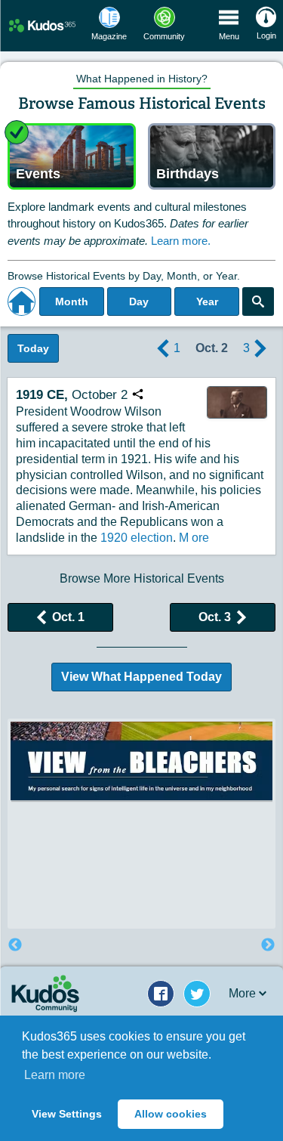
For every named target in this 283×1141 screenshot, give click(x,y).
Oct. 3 (214, 617)
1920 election (136, 537)
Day (139, 301)
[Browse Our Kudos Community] (42, 25)
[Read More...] (141, 834)
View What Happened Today (141, 676)
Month (71, 301)
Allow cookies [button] (170, 1114)
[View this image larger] (237, 402)
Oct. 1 (68, 617)
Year (207, 301)
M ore (194, 537)
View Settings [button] (67, 1114)
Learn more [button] (54, 1074)
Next (267, 945)
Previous (15, 945)
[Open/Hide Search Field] (258, 301)
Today (33, 348)
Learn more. (181, 240)
